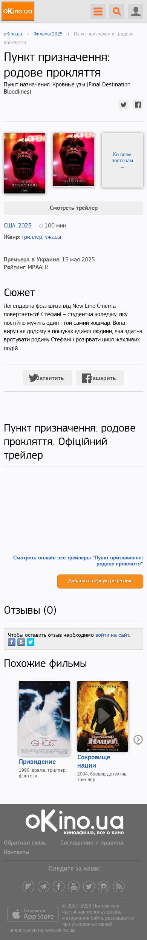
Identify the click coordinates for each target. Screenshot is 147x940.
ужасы (53, 237)
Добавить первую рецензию (100, 581)
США (9, 226)
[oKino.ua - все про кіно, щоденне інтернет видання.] (19, 11)
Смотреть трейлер (74, 208)
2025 (25, 226)
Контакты (16, 852)
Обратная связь (25, 843)
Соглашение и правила (92, 843)
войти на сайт (112, 635)
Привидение (37, 762)
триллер (31, 237)
